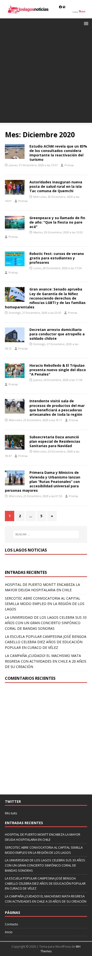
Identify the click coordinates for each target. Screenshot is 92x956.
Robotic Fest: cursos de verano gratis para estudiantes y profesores (56, 258)
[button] (85, 23)
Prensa (69, 165)
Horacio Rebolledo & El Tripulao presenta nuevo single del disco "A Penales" (57, 370)
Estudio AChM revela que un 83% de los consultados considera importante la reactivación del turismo (58, 153)
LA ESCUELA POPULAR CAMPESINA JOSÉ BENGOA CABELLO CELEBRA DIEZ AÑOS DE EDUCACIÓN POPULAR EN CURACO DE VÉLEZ (45, 642)
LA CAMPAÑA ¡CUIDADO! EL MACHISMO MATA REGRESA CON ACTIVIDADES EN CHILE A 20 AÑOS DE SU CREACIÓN (45, 661)
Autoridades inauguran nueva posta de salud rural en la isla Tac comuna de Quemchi (55, 186)
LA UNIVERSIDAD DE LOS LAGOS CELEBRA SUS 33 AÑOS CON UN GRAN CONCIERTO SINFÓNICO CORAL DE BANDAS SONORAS (46, 623)
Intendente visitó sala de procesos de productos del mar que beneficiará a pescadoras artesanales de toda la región (57, 408)
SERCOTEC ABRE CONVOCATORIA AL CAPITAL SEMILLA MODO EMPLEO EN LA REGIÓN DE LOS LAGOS (44, 604)
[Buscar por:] (46, 534)
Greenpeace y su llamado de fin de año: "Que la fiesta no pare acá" (57, 222)
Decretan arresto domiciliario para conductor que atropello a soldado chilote (57, 334)
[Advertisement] (46, 77)
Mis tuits (11, 813)
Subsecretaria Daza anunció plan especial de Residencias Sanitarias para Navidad (54, 441)
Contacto (11, 924)
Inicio (9, 932)
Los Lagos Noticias (26, 550)
